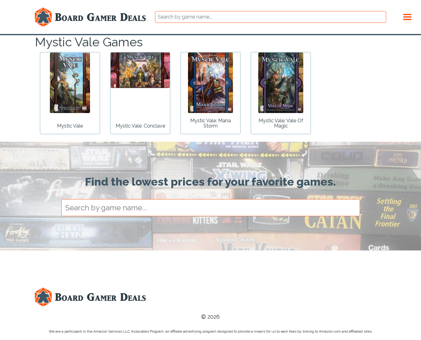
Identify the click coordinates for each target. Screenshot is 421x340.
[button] (407, 16)
